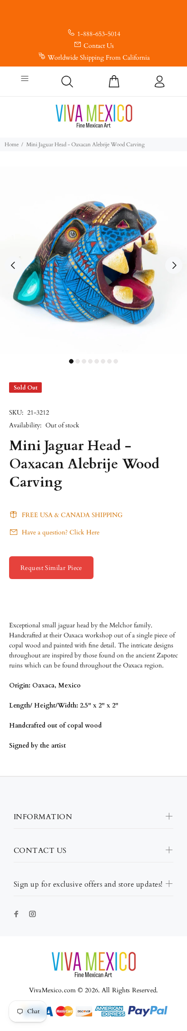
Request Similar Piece (51, 568)
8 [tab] (115, 361)
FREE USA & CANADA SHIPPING (72, 515)
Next (173, 265)
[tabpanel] (93, 260)
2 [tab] (77, 361)
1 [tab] (71, 361)
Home (12, 144)
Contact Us (99, 45)
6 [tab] (103, 361)
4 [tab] (90, 361)
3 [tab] (84, 361)
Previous (13, 265)
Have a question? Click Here (60, 532)
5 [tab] (96, 361)
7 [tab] (109, 361)
